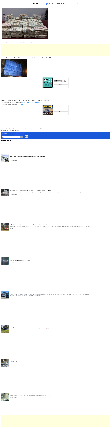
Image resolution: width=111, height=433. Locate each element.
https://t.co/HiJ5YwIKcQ (25, 102)
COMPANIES (58, 3)
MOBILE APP (53, 3)
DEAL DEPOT (63, 3)
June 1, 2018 (20, 104)
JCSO (6, 100)
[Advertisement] (27, 50)
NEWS (47, 3)
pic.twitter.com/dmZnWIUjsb (36, 102)
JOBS (49, 3)
